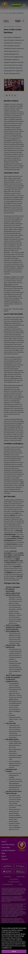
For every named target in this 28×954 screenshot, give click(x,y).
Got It (14, 951)
